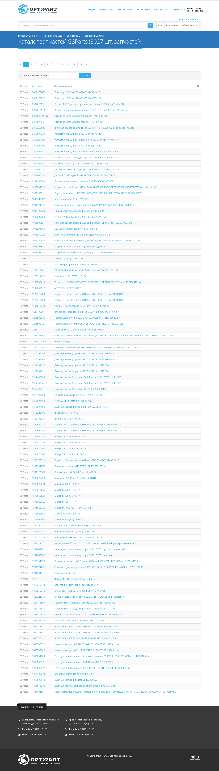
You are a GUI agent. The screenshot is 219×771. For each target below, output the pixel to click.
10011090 (37, 193)
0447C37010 (38, 151)
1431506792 (38, 644)
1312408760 (38, 377)
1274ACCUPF (39, 341)
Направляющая (62, 341)
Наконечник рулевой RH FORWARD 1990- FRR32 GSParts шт (86, 644)
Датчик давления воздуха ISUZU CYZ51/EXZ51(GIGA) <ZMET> (87, 169)
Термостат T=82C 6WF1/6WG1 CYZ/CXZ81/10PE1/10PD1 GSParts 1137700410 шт (97, 282)
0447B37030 (38, 145)
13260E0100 (38, 448)
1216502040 (38, 317)
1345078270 (38, 483)
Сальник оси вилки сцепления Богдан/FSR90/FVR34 (82, 234)
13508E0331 (38, 531)
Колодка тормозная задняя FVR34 (73, 673)
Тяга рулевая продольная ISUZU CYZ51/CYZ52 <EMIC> (83, 662)
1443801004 (38, 656)
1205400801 (38, 311)
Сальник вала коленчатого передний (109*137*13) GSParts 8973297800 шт (95, 204)
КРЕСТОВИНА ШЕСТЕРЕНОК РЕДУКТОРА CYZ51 (80, 590)
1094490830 (38, 210)
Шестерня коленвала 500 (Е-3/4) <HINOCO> (78, 537)
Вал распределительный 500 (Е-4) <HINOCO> (78, 525)
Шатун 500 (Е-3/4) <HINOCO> (70, 448)
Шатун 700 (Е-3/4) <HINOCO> (70, 454)
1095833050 (38, 216)
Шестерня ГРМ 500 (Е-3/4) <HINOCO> (74, 531)
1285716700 (38, 347)
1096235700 (38, 228)
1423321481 (38, 632)
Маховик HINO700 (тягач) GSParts (72, 507)
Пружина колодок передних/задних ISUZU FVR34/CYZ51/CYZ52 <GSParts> (94, 222)
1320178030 (38, 418)
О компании (125, 9)
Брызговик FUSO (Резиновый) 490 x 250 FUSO (79, 329)
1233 (34, 329)
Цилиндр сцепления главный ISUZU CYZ (75, 679)
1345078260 (38, 478)
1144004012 (38, 288)
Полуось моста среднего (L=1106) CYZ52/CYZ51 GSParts (84, 608)
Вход (160, 25)
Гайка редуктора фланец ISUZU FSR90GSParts (79, 210)
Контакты (177, 9)
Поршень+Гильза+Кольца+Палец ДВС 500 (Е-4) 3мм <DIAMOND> (90, 299)
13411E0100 (38, 472)
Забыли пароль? (190, 25)
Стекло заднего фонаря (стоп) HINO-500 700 (78, 121)
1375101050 (38, 561)
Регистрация (172, 25)
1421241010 (38, 596)
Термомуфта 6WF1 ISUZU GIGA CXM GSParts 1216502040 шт (87, 317)
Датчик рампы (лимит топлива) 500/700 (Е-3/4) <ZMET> (84, 181)
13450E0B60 (38, 489)
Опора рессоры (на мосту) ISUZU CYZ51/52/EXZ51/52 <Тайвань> (89, 596)
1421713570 (38, 608)
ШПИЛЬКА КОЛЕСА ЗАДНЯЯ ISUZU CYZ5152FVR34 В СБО (85, 638)
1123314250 (38, 276)
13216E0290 (38, 430)
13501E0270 (38, 525)
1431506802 (38, 650)
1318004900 (38, 400)
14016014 (37, 572)
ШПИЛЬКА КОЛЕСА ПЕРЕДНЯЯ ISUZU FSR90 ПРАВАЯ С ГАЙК (87, 626)
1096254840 (38, 240)
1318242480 (38, 412)
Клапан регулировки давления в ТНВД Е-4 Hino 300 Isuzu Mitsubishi (90, 109)
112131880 (38, 270)
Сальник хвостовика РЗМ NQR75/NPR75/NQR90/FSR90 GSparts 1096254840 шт (97, 240)
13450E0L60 (38, 519)
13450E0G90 (38, 507)
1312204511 (38, 371)
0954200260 (38, 181)
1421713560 (38, 602)
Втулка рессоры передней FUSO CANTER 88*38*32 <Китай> (86, 311)
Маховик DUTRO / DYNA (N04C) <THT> (75, 478)
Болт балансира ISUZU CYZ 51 (70, 199)
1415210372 (38, 590)
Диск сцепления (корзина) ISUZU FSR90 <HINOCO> (81, 365)
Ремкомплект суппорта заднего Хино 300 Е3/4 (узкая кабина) (87, 151)
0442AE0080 (38, 127)
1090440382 (38, 199)
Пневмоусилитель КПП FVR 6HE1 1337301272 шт (80, 466)
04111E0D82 (38, 92)
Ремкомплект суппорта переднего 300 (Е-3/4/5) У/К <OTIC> (86, 139)
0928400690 (38, 175)
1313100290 (38, 394)
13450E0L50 (38, 513)
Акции (91, 9)
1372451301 (38, 549)
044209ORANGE (40, 115)
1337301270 (38, 466)
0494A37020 (38, 157)
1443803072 (38, 667)
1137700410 (38, 282)
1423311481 (38, 626)
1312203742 (38, 353)
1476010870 (38, 685)
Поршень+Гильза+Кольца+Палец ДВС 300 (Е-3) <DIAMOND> (87, 424)
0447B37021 (38, 139)
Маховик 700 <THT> (65, 501)
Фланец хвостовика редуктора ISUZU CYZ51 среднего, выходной (89, 549)
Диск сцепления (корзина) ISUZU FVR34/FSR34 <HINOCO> (85, 353)
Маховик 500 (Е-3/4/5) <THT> (70, 489)
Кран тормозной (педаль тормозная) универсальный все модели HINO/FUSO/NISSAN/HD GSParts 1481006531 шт (116, 691)
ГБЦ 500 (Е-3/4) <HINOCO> (68, 258)
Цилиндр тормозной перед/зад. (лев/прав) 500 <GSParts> (85, 685)
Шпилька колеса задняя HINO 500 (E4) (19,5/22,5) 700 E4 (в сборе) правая (94, 127)
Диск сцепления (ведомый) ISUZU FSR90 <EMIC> (80, 388)
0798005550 (38, 169)
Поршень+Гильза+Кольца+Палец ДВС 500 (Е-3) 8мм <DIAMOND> (90, 294)
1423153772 (38, 620)
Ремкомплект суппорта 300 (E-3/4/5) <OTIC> (78, 133)
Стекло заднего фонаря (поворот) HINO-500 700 (81, 115)
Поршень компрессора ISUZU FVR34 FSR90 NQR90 (81, 305)
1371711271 (38, 543)
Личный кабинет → (189, 19)
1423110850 (38, 614)
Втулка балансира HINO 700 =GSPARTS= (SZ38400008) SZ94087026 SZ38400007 (97, 193)
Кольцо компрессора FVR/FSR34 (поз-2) (75, 228)
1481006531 (38, 691)
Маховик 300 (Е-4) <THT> (68, 519)
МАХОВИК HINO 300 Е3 (67, 513)
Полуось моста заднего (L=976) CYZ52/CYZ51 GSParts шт (85, 602)
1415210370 (38, 584)
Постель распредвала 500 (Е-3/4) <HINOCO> (78, 264)
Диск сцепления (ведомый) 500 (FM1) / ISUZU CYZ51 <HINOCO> (88, 377)
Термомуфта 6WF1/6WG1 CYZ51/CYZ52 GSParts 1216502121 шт (88, 323)
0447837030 (38, 133)
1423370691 (38, 638)
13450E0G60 (38, 501)
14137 (35, 578)
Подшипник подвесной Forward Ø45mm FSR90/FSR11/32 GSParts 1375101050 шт (98, 561)
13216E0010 (38, 424)
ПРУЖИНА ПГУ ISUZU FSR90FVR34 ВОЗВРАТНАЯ (80, 216)
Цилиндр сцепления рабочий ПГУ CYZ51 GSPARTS (81, 406)
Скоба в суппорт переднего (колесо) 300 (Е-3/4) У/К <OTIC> (86, 157)
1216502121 (38, 323)
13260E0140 (38, 454)
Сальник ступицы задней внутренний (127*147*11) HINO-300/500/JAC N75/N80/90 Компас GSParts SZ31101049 (114, 335)
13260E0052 (38, 442)
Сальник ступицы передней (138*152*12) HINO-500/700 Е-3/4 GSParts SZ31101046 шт (100, 567)
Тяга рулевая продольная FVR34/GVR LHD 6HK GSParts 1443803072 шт (92, 667)
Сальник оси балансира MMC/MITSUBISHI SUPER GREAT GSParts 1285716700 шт (98, 347)
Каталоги (142, 9)
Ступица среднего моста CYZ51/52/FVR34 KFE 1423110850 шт (87, 614)
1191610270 (38, 305)
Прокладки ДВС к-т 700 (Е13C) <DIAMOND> (77, 98)
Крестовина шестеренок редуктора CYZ (76, 584)
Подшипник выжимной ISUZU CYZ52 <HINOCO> (80, 394)
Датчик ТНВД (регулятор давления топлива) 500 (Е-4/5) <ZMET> (89, 104)
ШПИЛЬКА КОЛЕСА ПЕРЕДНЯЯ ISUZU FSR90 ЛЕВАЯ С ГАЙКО (87, 632)
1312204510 (38, 365)
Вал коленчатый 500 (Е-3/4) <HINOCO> (75, 472)
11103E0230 (38, 264)
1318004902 (38, 406)
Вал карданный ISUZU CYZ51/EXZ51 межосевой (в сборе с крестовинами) (94, 543)
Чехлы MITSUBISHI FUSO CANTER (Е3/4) (75, 578)
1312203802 (38, 359)
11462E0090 (38, 299)
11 (81, 64)
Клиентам (159, 9)
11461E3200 (38, 294)
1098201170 (38, 252)
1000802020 (38, 187)
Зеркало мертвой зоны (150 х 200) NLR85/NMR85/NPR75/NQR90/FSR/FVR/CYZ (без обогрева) (105, 187)
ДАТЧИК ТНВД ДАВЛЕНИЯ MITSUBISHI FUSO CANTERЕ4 (84, 175)
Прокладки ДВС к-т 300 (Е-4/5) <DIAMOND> (78, 92)
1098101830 (38, 246)
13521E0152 (38, 537)
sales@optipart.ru (195, 10)
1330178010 (38, 460)
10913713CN (39, 204)
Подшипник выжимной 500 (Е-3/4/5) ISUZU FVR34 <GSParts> (86, 252)
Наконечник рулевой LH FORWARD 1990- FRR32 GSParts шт (86, 650)
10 (74, 64)
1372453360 (38, 555)
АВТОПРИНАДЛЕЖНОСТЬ (68, 288)
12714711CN (39, 335)
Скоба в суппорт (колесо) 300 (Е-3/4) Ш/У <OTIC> (81, 163)
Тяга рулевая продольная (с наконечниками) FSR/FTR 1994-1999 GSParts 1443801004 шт (102, 656)
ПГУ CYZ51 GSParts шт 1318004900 (73, 400)
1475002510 (38, 679)
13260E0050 (38, 436)
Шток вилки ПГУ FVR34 (67, 412)
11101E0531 (38, 258)
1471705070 (38, 673)
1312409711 (38, 388)
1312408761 (38, 383)
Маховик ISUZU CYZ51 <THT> (70, 276)
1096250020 (38, 234)
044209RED (38, 121)
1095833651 (38, 222)
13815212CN (39, 567)
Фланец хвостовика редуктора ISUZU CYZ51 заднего (83, 555)
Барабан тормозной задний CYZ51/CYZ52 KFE (79, 620)
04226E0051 (38, 104)
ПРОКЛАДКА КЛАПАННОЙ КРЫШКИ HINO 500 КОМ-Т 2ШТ (86, 270)
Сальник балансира (65, 572)
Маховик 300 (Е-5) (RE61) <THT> (71, 483)
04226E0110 (38, 109)
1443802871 (38, 662)
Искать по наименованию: (34, 75)
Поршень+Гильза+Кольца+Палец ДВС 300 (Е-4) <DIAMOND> (87, 430)
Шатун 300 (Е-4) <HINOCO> (69, 418)
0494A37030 (38, 163)
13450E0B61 (38, 495)
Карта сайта (109, 759)
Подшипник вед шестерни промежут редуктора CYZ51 (84, 246)
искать (84, 75)
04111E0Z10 (38, 98)
